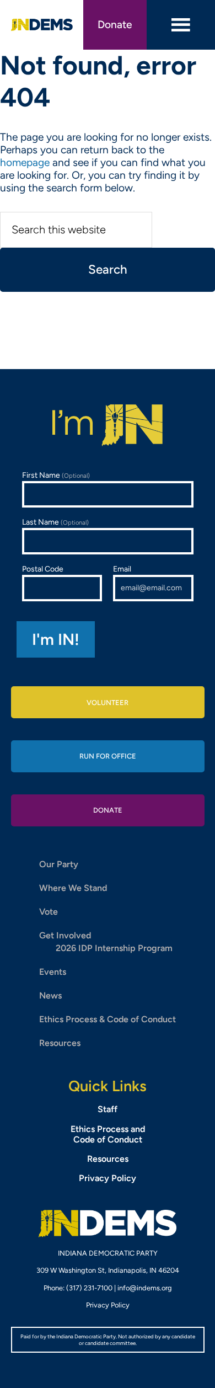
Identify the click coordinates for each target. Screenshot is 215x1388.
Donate (115, 24)
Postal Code (42, 569)
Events (52, 972)
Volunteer (107, 702)
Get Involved (65, 935)
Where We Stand (73, 888)
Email (122, 569)
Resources (59, 1043)
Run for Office (107, 756)
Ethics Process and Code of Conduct (108, 1134)
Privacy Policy (107, 1178)
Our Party (58, 864)
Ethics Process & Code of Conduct (107, 1019)
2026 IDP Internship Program (114, 948)
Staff (107, 1109)
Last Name (55, 522)
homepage (25, 162)
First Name (56, 475)
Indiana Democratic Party (42, 24)
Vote (48, 911)
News (50, 995)
